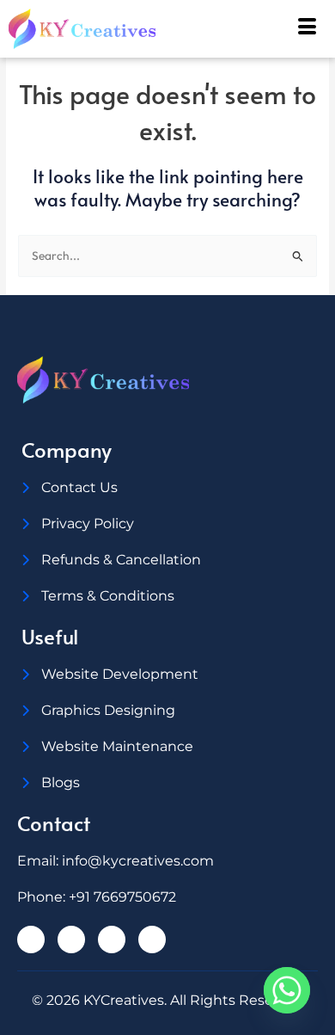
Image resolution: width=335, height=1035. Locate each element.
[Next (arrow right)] (305, 518)
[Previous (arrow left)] (30, 518)
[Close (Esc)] (278, 19)
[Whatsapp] (287, 990)
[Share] (240, 19)
